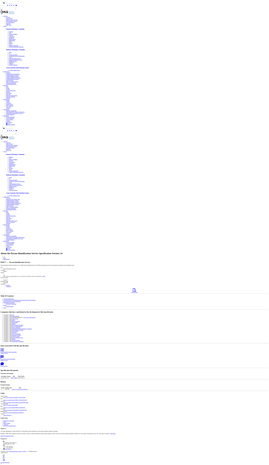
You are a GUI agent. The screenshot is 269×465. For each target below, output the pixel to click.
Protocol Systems (15, 336)
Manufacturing (12, 39)
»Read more (112, 433)
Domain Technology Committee (15, 29)
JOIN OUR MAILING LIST (7, 436)
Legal (4, 422)
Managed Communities (11, 110)
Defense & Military (13, 34)
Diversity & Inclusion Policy (9, 425)
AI (9, 53)
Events (7, 88)
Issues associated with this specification (12, 301)
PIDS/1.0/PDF (14, 377)
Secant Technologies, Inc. (17, 337)
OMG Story (8, 25)
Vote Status (8, 107)
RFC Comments (9, 105)
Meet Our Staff (6, 423)
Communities (6, 109)
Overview (8, 17)
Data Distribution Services (15, 58)
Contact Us (5, 424)
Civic (10, 33)
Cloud (10, 57)
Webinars (8, 98)
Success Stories (9, 119)
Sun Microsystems (16, 340)
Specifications (6, 99)
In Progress (8, 103)
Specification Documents (8, 302)
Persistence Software (16, 335)
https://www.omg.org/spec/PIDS (10, 405)
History (5, 305)
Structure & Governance (8, 420)
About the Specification (8, 299)
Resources (5, 85)
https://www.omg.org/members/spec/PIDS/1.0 (13, 412)
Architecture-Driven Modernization (17, 56)
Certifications (6, 71)
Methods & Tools (13, 61)
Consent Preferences (5, 462)
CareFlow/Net (15, 318)
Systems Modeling (10, 114)
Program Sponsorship (11, 83)
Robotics (11, 43)
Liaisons (8, 120)
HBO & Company (16, 321)
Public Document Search (11, 95)
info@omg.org (8, 449)
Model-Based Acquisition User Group (14, 113)
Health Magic (15, 322)
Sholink (13, 339)
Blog (7, 86)
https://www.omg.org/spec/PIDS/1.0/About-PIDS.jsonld (15, 402)
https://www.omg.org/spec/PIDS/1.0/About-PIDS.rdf (15, 400)
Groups (5, 26)
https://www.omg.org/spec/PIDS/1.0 (20, 389)
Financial (11, 35)
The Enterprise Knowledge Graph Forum (15, 112)
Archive (8, 108)
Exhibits (8, 89)
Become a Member (10, 117)
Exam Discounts (9, 80)
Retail (10, 41)
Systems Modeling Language (12, 76)
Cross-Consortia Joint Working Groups (17, 67)
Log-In (8, 123)
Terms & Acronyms (10, 96)
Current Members (10, 118)
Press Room (8, 93)
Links (4, 307)
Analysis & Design (13, 54)
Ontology (11, 63)
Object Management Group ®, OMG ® (18, 451)
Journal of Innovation (11, 90)
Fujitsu (13, 320)
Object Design (15, 331)
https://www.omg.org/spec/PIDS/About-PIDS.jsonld (15, 410)
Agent (10, 52)
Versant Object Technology (18, 341)
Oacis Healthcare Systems (17, 330)
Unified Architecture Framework (16, 46)
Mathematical (12, 40)
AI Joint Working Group (14, 70)
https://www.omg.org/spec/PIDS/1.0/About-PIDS (14, 397)
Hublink (13, 323)
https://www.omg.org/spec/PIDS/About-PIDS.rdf (14, 407)
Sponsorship (9, 122)
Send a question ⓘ (7, 415)
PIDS (4, 258)
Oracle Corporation (16, 333)
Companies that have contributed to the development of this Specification (19, 300)
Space (10, 44)
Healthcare (11, 38)
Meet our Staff (9, 18)
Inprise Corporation (16, 327)
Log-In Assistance (11, 124)
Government (12, 36)
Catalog (8, 102)
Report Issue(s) (9, 104)
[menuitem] (135, 258)
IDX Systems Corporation (17, 325)
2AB (13, 315)
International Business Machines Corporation (22, 328)
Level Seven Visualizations (29, 317)
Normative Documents (11, 304)
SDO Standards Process (11, 21)
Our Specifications (10, 22)
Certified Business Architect (12, 75)
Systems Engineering (13, 45)
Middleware (11, 62)
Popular (8, 100)
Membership (6, 115)
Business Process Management (13, 74)
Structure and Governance (12, 20)
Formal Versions (9, 306)
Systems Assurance (13, 64)
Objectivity (14, 332)
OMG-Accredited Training (12, 81)
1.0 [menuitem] (4, 256)
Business (11, 31)
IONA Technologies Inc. (17, 326)
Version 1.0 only (4, 353)
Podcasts (8, 91)
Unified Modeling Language (12, 79)
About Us (5, 16)
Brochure (8, 23)
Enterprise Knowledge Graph (15, 59)
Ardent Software (15, 316)
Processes (8, 94)
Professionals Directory (11, 84)
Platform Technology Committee (15, 49)
